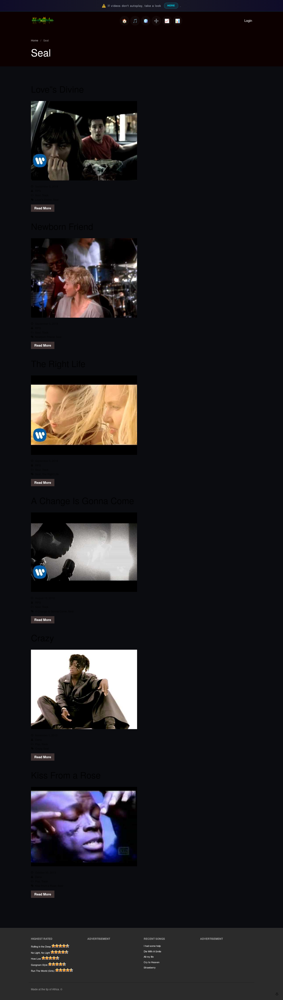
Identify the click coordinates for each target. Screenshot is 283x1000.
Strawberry (150, 967)
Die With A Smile (152, 951)
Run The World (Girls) (43, 970)
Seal (56, 199)
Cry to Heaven (151, 962)
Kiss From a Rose (66, 774)
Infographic (177, 21)
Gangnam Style (39, 964)
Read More (42, 208)
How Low (36, 958)
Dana (38, 739)
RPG (38, 191)
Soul (38, 195)
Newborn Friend (62, 226)
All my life (149, 956)
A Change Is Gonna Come (82, 500)
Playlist (135, 21)
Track (45, 195)
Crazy (42, 637)
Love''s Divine (43, 199)
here (171, 5)
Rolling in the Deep (41, 946)
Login (248, 20)
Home (124, 21)
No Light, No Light (40, 952)
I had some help (152, 945)
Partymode (146, 21)
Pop (37, 744)
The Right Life (58, 363)
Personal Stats (167, 21)
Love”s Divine (57, 89)
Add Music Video (156, 21)
